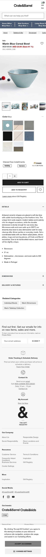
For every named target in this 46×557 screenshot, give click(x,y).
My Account (23, 399)
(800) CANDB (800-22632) (25, 384)
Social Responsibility (10, 441)
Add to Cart (23, 182)
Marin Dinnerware (29, 303)
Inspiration (27, 458)
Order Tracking (14, 358)
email (28, 381)
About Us (5, 437)
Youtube (13, 496)
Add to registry (19, 190)
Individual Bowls (10, 303)
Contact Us (23, 377)
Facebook (3, 496)
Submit (36, 341)
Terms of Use (6, 524)
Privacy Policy (6, 335)
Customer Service (9, 454)
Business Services (9, 462)
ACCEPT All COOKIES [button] (23, 544)
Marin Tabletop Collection (14, 308)
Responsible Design (31, 437)
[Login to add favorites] (42, 43)
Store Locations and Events (31, 442)
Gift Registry (28, 462)
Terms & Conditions (30, 454)
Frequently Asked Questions (8, 459)
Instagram (8, 496)
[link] (9, 5)
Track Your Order (23, 367)
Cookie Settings (8, 466)
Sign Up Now (23, 403)
